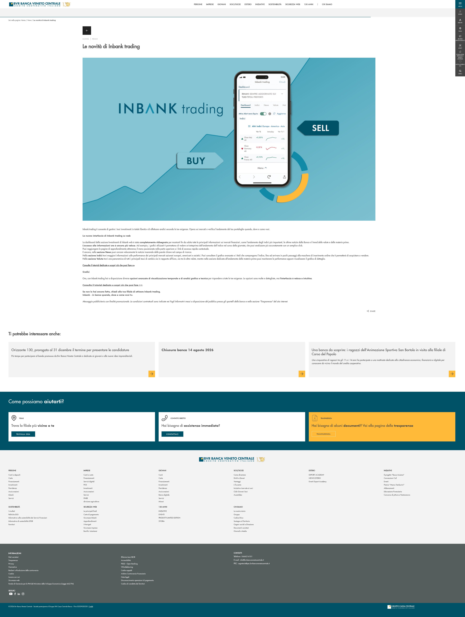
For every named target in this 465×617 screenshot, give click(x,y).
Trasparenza (13, 560)
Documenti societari (241, 527)
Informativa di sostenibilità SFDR (20, 521)
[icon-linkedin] (19, 594)
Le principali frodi (90, 511)
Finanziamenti (13, 481)
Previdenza (12, 488)
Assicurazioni (13, 491)
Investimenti (12, 484)
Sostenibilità (14, 506)
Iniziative (388, 470)
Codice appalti (126, 570)
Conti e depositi (14, 474)
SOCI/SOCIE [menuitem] (235, 4)
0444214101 (247, 556)
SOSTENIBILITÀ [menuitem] (275, 4)
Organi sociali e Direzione (244, 524)
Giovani (162, 470)
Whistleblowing (136, 567)
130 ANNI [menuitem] (308, 4)
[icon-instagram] (23, 594)
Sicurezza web (90, 506)
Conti (161, 474)
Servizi (11, 498)
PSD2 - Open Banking (138, 563)
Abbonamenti (389, 488)
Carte (10, 478)
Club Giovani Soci (241, 491)
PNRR (86, 498)
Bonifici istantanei (90, 531)
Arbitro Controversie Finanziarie (142, 573)
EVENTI (161, 514)
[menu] (263, 4)
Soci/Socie (239, 470)
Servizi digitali (89, 481)
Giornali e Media (240, 531)
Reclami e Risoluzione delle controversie (23, 570)
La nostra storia (239, 511)
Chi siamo (238, 506)
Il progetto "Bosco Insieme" (394, 474)
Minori (161, 501)
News (29, 20)
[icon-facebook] (15, 594)
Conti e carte (88, 474)
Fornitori (11, 524)
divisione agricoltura (91, 501)
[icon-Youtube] (11, 594)
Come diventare (240, 474)
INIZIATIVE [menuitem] (260, 4)
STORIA (162, 521)
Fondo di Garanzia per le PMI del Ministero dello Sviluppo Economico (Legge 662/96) (50, 583)
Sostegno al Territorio (242, 521)
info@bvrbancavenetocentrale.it (252, 560)
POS (85, 484)
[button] (460, 4)
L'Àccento (237, 484)
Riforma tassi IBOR (128, 557)
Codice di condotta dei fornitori (142, 583)
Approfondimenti (90, 521)
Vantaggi (237, 481)
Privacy (11, 563)
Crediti (91, 606)
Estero (312, 470)
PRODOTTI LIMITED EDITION (169, 517)
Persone (12, 470)
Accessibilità (126, 560)
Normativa (12, 567)
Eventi (386, 481)
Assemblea (238, 494)
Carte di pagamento (91, 514)
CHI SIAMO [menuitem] (327, 4)
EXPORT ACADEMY (316, 474)
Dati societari (13, 557)
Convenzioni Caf (390, 478)
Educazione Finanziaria (393, 491)
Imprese (87, 470)
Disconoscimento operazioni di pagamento (146, 580)
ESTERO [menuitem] (248, 4)
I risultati (11, 511)
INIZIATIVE (163, 511)
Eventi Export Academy (317, 481)
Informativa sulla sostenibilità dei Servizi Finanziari (27, 517)
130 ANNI (163, 506)
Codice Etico (238, 517)
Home (23, 20)
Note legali (125, 577)
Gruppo (237, 514)
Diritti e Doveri (239, 478)
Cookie (11, 573)
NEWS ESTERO (315, 478)
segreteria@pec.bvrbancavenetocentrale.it (254, 563)
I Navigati (87, 524)
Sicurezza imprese (90, 527)
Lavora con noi (14, 577)
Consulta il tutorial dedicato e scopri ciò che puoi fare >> (109, 265)
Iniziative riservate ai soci (243, 488)
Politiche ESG (13, 514)
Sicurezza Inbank (90, 517)
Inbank (11, 494)
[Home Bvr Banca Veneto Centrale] (39, 4)
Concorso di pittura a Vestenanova (397, 494)
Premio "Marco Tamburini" (394, 484)
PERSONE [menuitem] (198, 4)
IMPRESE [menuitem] (210, 4)
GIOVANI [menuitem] (222, 4)
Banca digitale (164, 494)
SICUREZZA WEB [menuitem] (292, 4)
